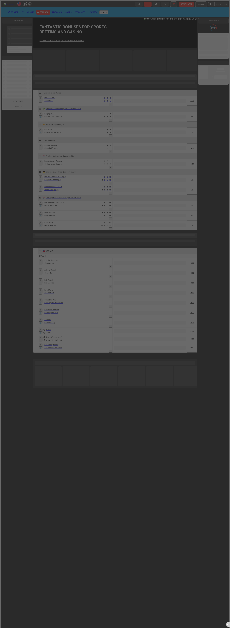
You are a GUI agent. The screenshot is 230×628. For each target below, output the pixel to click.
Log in (142, 323)
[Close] (174, 304)
